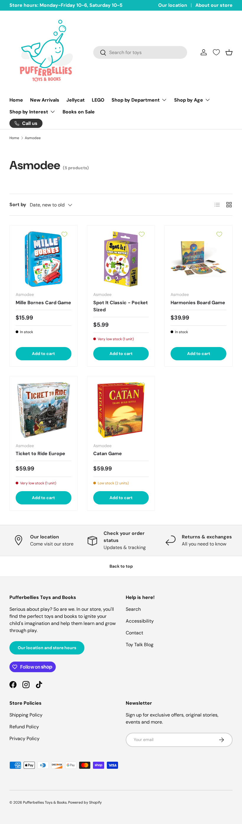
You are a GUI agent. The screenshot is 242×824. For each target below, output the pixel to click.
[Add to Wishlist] (64, 234)
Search (133, 609)
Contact (134, 633)
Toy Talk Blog (139, 644)
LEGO (98, 100)
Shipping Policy (25, 715)
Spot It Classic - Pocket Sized (120, 306)
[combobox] (140, 52)
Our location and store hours (47, 647)
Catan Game (107, 453)
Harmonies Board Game (198, 302)
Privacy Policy (24, 738)
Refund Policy (24, 727)
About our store (214, 5)
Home (16, 100)
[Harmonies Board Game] (198, 259)
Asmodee (33, 138)
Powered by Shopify (85, 802)
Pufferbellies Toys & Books (45, 802)
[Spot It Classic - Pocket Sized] (121, 259)
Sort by (17, 204)
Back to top (121, 566)
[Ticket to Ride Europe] (43, 410)
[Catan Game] (121, 410)
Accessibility (140, 621)
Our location (172, 5)
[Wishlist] (216, 52)
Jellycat (75, 100)
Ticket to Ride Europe (40, 453)
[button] (229, 52)
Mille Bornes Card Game (43, 302)
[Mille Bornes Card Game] (43, 259)
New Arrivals (44, 100)
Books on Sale (79, 112)
